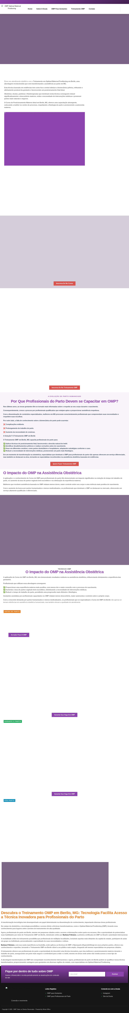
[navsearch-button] (122, 9)
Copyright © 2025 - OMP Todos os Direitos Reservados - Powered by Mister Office (26, 1009)
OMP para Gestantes (59, 9)
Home (30, 9)
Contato (92, 9)
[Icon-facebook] (126, 2)
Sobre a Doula (41, 9)
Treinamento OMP (78, 9)
